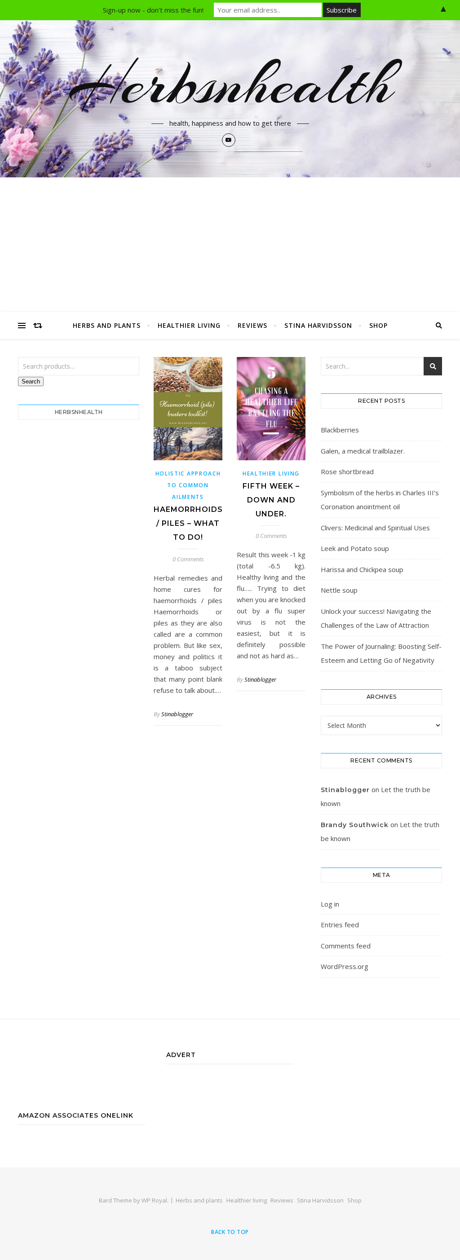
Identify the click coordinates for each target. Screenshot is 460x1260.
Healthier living (189, 325)
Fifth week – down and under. (271, 500)
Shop (378, 325)
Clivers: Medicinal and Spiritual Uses (375, 527)
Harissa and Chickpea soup (362, 569)
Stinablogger (177, 714)
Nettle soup (339, 590)
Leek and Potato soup (355, 548)
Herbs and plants (107, 325)
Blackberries (340, 429)
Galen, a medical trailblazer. (363, 450)
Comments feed (346, 945)
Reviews (252, 325)
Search (31, 381)
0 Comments (188, 559)
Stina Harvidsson (318, 325)
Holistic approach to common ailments (188, 485)
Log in (330, 903)
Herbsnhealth (230, 84)
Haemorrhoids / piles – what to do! (188, 523)
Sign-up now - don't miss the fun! (153, 9)
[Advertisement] (230, 245)
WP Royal (154, 1200)
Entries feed (340, 924)
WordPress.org (344, 966)
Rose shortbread (347, 471)
